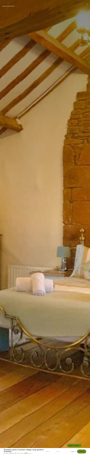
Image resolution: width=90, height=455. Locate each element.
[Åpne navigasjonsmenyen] (87, 4)
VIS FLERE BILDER (75, 445)
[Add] (75, 451)
